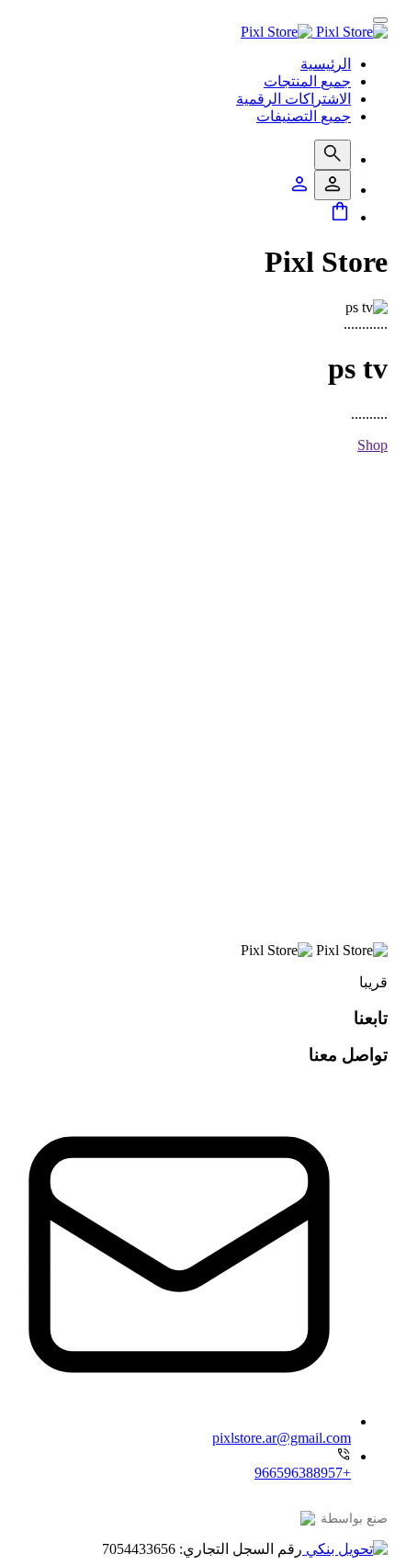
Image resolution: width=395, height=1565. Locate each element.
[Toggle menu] (380, 20)
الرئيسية (325, 64)
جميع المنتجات (307, 81)
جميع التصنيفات (303, 116)
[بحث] (332, 155)
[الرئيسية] (314, 31)
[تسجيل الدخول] (332, 185)
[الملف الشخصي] (299, 189)
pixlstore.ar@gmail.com (281, 1438)
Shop (372, 445)
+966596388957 (302, 1473)
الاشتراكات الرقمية (293, 99)
